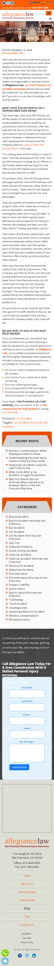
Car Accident (24, 418)
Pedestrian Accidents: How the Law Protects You (28, 467)
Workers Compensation (23, 615)
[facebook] (4, 3)
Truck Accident (18, 603)
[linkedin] (12, 3)
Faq (27, 916)
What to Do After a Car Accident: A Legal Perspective (27, 474)
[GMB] (8, 3)
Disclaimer (26, 933)
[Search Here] (50, 19)
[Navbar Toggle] (49, 13)
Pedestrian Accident (21, 569)
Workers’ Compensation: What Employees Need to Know (28, 452)
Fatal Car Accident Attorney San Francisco (28, 560)
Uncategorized (18, 607)
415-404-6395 (40, 7)
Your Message (26, 741)
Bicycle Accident (19, 516)
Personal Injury (18, 573)
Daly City (14, 543)
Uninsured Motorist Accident (27, 611)
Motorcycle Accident (21, 565)
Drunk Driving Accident (23, 550)
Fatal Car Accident (20, 554)
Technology (16, 599)
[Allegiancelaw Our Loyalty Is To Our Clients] (27, 844)
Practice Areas (27, 892)
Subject (27, 728)
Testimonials (27, 900)
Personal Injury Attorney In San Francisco (28, 579)
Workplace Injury (19, 619)
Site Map (27, 938)
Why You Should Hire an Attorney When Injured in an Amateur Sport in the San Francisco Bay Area (26, 484)
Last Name (27, 701)
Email (26, 714)
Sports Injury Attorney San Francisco (25, 594)
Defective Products (20, 546)
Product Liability (19, 584)
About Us (27, 884)
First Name (27, 687)
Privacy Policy (27, 942)
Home (27, 875)
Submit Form (19, 767)
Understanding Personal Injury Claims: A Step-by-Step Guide (28, 459)
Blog (27, 908)
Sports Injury (17, 588)
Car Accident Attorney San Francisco (25, 537)
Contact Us (27, 924)
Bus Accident (17, 527)
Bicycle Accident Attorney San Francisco (27, 522)
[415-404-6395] (5, 953)
